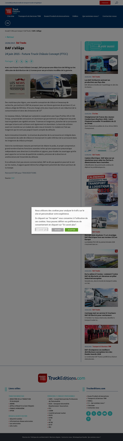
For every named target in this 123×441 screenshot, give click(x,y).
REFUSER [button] (58, 230)
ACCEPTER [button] (71, 230)
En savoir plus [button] (41, 229)
